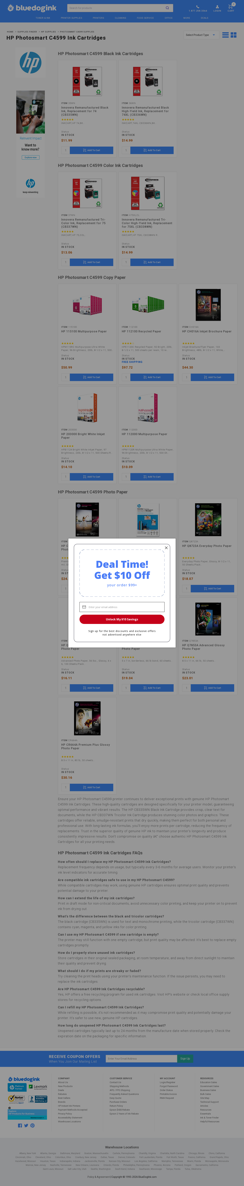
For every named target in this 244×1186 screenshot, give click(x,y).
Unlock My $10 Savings (122, 619)
